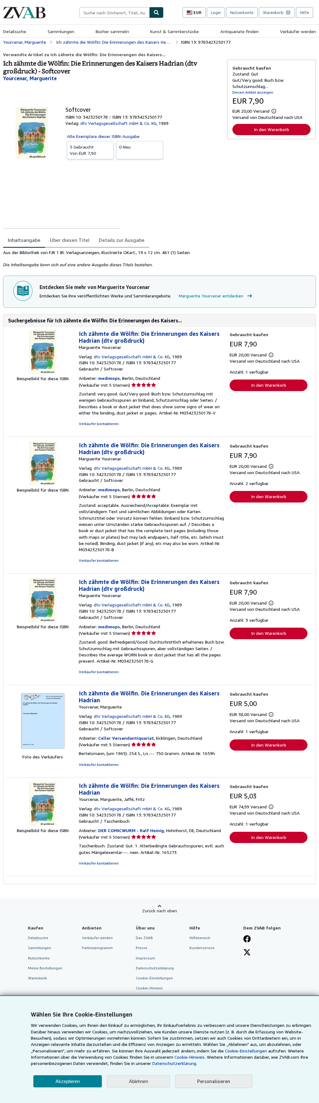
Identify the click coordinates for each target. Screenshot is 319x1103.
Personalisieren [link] (213, 1081)
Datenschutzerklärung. (174, 1063)
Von (83, 150)
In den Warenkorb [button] (271, 129)
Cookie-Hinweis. (190, 1057)
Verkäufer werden (298, 31)
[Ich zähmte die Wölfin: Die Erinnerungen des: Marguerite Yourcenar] (42, 372)
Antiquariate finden (239, 31)
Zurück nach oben (159, 910)
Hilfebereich (199, 937)
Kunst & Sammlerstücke (174, 31)
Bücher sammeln (112, 31)
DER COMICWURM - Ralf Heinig (131, 830)
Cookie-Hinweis (149, 988)
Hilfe (304, 12)
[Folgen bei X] (247, 953)
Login (216, 12)
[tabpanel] (112, 258)
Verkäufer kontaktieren (99, 423)
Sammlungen (61, 31)
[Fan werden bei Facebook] (247, 939)
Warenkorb (37, 978)
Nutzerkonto (242, 12)
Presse (141, 947)
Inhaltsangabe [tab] (24, 240)
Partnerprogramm (97, 947)
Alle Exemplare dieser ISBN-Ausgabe (103, 136)
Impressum (145, 958)
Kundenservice (202, 947)
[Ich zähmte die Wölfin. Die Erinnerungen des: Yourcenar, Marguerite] (43, 750)
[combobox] (114, 12)
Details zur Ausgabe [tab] (122, 240)
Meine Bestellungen (45, 968)
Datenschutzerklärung (155, 968)
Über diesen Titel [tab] (69, 240)
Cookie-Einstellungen (246, 1050)
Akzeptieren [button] (67, 1081)
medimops (109, 378)
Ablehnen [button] (138, 1081)
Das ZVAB (144, 937)
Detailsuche (14, 31)
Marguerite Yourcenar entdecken (211, 295)
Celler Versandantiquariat (126, 738)
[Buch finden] (156, 12)
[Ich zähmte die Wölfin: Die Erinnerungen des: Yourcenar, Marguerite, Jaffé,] (42, 824)
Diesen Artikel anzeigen (252, 92)
